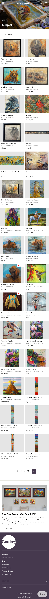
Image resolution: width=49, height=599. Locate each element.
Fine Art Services (7, 558)
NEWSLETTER (6, 587)
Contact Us (7, 581)
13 (28, 471)
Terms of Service (7, 571)
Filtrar (10, 34)
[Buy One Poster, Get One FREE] (24, 498)
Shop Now (8, 528)
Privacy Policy (6, 568)
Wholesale (5, 564)
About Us (5, 554)
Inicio (3, 20)
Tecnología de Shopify (24, 597)
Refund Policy (6, 574)
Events (4, 561)
